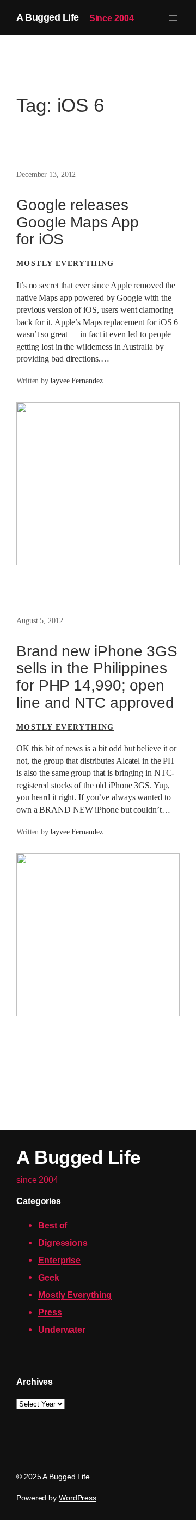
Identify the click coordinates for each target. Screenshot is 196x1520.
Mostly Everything (65, 263)
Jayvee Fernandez (76, 381)
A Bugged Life (47, 17)
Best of (52, 1225)
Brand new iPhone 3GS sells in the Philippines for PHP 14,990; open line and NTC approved (96, 677)
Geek (48, 1277)
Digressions (63, 1242)
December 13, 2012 (46, 174)
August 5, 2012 (39, 621)
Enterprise (59, 1260)
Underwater (61, 1329)
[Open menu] (173, 17)
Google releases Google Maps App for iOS (77, 222)
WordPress (77, 1497)
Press (50, 1312)
